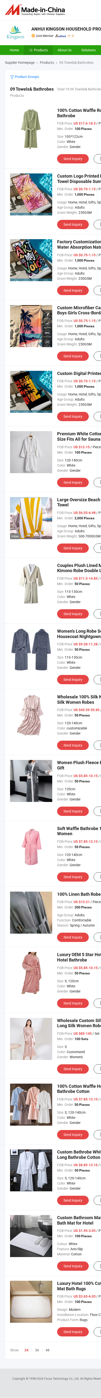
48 (48, 1350)
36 (37, 1350)
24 (26, 1350)
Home (14, 50)
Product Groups (26, 76)
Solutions (88, 50)
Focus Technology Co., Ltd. (62, 1378)
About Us (65, 50)
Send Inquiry (72, 158)
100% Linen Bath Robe (79, 894)
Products (41, 50)
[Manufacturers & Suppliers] (36, 9)
